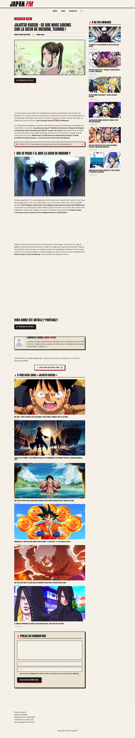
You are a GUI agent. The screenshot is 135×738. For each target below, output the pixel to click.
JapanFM (74, 731)
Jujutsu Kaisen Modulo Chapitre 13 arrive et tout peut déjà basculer (103, 121)
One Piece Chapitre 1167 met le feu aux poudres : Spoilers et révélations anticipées (103, 146)
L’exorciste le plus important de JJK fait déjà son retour (104, 45)
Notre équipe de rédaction (24, 722)
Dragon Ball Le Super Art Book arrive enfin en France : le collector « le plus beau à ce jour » (42, 541)
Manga (55, 11)
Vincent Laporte (50, 337)
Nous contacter (20, 712)
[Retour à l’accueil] (22, 4)
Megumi (56, 118)
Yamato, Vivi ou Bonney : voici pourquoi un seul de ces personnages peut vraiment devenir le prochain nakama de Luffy (48, 458)
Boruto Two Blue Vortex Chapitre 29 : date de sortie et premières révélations (104, 171)
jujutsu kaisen (19, 19)
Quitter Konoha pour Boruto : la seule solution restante (103, 96)
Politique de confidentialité (24, 717)
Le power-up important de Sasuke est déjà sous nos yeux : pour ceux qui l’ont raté (39, 623)
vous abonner (65, 673)
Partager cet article (26, 80)
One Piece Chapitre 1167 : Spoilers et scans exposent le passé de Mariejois (104, 70)
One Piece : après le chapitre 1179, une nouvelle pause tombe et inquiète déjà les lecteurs (41, 417)
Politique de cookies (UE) (24, 720)
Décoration (73, 11)
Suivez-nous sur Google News (49, 367)
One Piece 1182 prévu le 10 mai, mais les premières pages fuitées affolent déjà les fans (40, 582)
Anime (63, 11)
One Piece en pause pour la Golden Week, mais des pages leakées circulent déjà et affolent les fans (44, 500)
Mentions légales (20, 715)
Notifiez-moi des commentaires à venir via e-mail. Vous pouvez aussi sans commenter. (49, 673)
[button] (81, 11)
